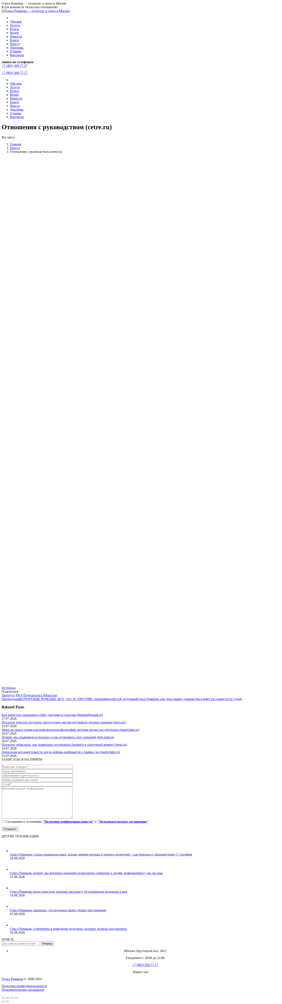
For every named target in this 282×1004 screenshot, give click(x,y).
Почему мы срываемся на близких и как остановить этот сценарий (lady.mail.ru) (58, 737)
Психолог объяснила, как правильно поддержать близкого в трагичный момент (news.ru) (64, 744)
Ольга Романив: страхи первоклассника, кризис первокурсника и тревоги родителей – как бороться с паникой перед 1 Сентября (101, 854)
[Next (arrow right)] (7, 1001)
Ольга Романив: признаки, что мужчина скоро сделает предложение (58, 910)
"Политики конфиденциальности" (68, 821)
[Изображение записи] (15, 850)
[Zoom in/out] (15, 997)
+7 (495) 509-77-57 (14, 66)
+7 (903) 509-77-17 (14, 73)
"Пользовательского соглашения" (122, 821)
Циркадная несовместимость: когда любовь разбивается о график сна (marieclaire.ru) (61, 752)
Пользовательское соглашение (23, 989)
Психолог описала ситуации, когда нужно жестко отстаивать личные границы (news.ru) (64, 722)
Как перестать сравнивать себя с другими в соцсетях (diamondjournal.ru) (52, 715)
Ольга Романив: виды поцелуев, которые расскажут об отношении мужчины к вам (68, 891)
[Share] (7, 997)
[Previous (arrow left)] (3, 1001)
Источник (9, 688)
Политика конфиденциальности (24, 986)
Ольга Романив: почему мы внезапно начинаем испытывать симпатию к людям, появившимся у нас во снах (86, 873)
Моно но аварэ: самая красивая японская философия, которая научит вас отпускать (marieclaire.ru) (70, 729)
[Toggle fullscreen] (11, 997)
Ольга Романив (12, 979)
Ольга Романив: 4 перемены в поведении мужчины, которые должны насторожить (68, 929)
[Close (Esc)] (3, 997)
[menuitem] (16, 21)
